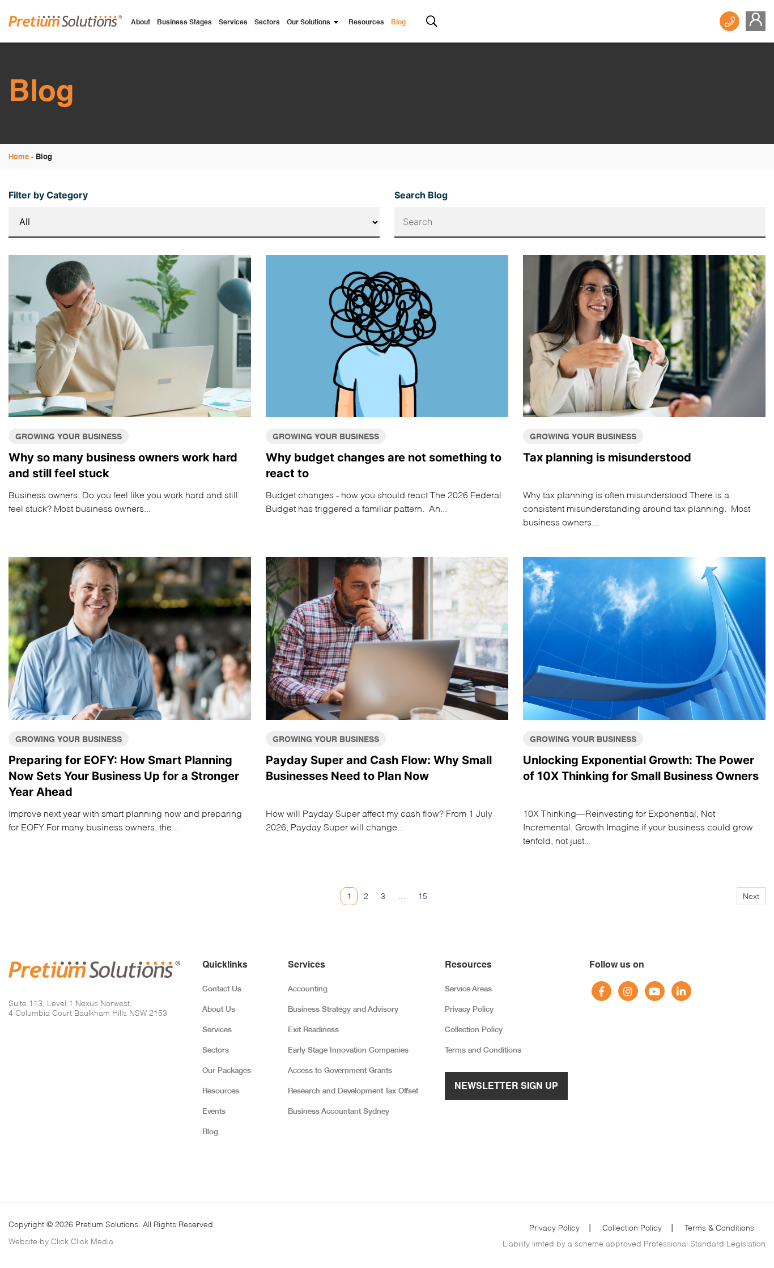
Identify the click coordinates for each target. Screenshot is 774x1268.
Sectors (267, 22)
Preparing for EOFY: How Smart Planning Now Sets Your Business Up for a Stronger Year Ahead (123, 776)
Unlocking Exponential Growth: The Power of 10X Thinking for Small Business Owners (641, 768)
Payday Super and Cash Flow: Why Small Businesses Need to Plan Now (379, 768)
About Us (218, 1009)
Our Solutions (308, 22)
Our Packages (226, 1071)
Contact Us (221, 989)
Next (751, 896)
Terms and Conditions (483, 1050)
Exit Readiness (313, 1030)
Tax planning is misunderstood (607, 457)
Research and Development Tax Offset (353, 1091)
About (140, 22)
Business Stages (184, 22)
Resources (366, 22)
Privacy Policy (469, 1009)
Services (233, 22)
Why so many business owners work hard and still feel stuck (122, 465)
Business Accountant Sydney (338, 1112)
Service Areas (468, 989)
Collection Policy (474, 1030)
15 (422, 896)
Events (214, 1112)
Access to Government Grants (340, 1071)
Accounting (308, 989)
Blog (398, 22)
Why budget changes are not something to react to (383, 465)
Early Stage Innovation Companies (348, 1050)
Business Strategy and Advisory (343, 1009)
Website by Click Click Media (60, 1241)
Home (18, 157)
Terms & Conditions (719, 1227)
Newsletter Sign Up (506, 1086)
